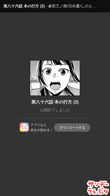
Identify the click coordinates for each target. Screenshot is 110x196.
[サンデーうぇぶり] (98, 187)
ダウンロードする (72, 127)
